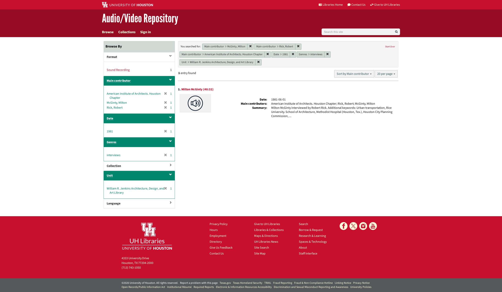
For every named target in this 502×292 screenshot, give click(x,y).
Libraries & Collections (269, 230)
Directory (216, 242)
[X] (353, 226)
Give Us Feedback (221, 247)
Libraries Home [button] (333, 5)
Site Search (261, 247)
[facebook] (343, 226)
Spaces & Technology (313, 242)
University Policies (360, 287)
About (303, 247)
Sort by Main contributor (353, 74)
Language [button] (113, 203)
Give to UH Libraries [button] (387, 5)
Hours (214, 230)
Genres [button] (111, 142)
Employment (218, 236)
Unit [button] (110, 175)
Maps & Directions (266, 236)
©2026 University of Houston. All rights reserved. (150, 283)
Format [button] (112, 57)
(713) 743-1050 (131, 267)
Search (303, 224)
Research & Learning (312, 236)
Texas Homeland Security (247, 283)
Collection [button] (114, 166)
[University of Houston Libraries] (147, 236)
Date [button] (110, 118)
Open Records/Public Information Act (143, 287)
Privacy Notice (361, 283)
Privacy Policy (218, 224)
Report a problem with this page (199, 283)
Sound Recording (118, 70)
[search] (396, 31)
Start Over (390, 46)
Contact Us (217, 253)
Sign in (145, 32)
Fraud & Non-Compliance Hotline (313, 283)
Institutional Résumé (179, 287)
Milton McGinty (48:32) (197, 89)
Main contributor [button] (119, 81)
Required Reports (204, 287)
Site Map (260, 253)
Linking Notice (343, 283)
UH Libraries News (266, 242)
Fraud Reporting (282, 283)
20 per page (385, 74)
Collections (127, 32)
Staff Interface (308, 253)
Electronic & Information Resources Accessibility (244, 287)
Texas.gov (225, 283)
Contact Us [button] (358, 5)
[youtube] (373, 226)
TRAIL (267, 283)
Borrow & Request (311, 230)
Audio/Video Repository (140, 18)
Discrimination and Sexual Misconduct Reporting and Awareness (311, 287)
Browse (108, 32)
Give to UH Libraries (267, 224)
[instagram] (363, 226)
